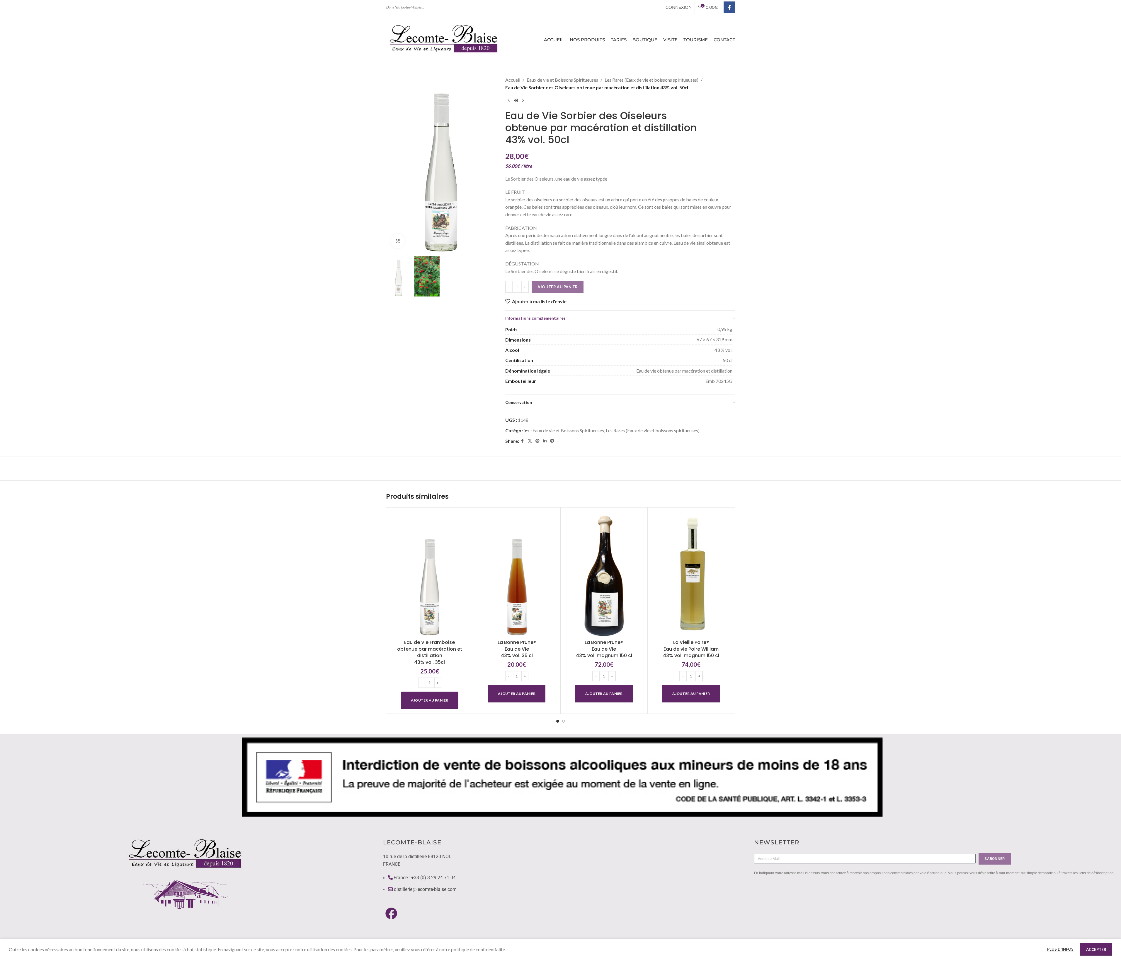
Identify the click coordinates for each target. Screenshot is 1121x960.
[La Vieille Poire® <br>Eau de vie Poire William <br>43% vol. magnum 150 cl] (691, 574)
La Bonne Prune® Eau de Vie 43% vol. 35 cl (517, 649)
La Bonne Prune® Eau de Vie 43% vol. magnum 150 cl (604, 649)
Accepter (1096, 949)
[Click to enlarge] (397, 241)
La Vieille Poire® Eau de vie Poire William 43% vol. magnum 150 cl (691, 649)
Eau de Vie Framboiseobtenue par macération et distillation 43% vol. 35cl (429, 652)
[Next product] (522, 100)
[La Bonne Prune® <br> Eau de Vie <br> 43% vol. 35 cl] (517, 574)
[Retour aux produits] (515, 100)
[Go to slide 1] (557, 721)
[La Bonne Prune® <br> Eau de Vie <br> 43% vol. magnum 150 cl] (604, 574)
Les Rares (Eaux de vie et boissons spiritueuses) (651, 80)
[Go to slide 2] (563, 721)
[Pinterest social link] (537, 441)
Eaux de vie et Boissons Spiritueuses (562, 80)
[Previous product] (508, 100)
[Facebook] (391, 913)
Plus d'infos (1060, 949)
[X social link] (530, 441)
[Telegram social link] (552, 441)
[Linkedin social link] (544, 441)
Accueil (512, 80)
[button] (429, 700)
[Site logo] (444, 39)
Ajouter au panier (557, 286)
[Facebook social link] (729, 7)
